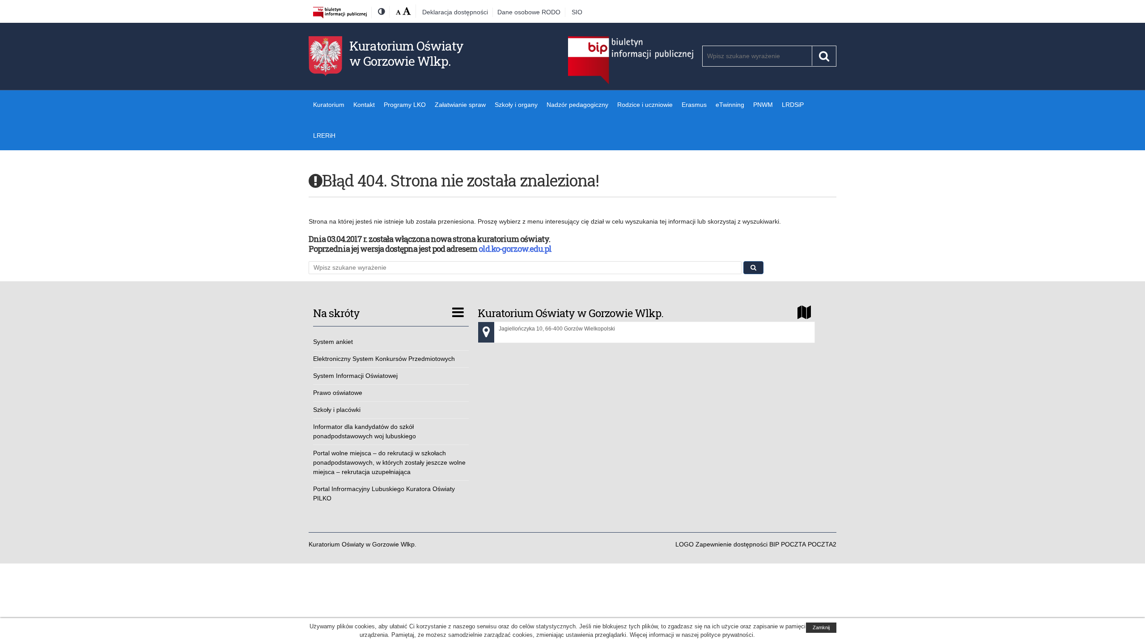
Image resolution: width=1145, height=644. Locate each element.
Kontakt (364, 104)
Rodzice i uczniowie (645, 104)
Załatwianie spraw (460, 104)
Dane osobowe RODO (528, 12)
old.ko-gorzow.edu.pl (515, 248)
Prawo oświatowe (337, 392)
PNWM (763, 104)
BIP (774, 544)
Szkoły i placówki (336, 409)
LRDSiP (793, 104)
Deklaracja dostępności (455, 12)
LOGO (684, 544)
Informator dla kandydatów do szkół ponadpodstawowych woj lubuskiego (364, 431)
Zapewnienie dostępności (731, 544)
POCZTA (793, 544)
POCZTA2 (822, 544)
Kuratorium (328, 104)
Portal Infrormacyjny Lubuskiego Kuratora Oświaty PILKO (384, 493)
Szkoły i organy (516, 104)
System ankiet (333, 341)
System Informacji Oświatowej (355, 375)
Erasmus (694, 104)
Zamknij (821, 627)
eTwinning (730, 104)
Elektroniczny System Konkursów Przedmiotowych (384, 358)
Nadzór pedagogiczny (577, 104)
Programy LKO (405, 104)
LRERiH (324, 135)
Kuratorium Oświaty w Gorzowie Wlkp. (406, 53)
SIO (577, 12)
